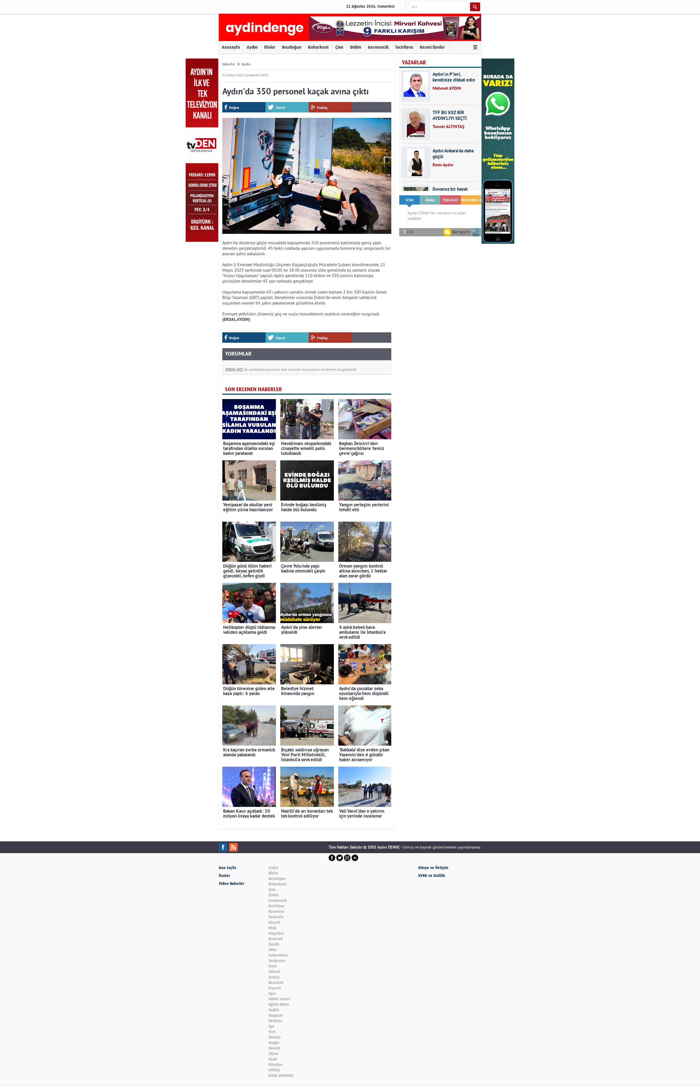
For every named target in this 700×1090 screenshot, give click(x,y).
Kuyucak (276, 939)
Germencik (378, 47)
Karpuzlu (276, 917)
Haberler (228, 64)
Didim (355, 47)
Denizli (274, 1048)
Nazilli (274, 944)
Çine (339, 47)
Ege (272, 1026)
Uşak (273, 1059)
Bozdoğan (291, 47)
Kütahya (276, 1064)
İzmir (273, 966)
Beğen (234, 108)
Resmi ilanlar (432, 47)
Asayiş (274, 977)
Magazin (276, 1015)
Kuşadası (276, 933)
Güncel (274, 971)
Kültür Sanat (279, 999)
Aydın (252, 47)
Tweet (280, 108)
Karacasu (276, 911)
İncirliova (404, 47)
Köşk (273, 928)
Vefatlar (275, 1021)
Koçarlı (274, 922)
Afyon (274, 1053)
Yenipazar (277, 960)
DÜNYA (274, 1070)
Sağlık (274, 1010)
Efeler (269, 47)
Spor (272, 993)
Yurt (272, 1032)
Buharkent (318, 47)
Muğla (274, 1042)
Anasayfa (231, 47)
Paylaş (322, 108)
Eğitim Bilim (279, 1004)
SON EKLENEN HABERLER (253, 389)
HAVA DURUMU (281, 1075)
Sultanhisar (278, 955)
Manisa (275, 1037)
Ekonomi (276, 982)
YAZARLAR (414, 62)
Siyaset (275, 988)
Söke (273, 949)
